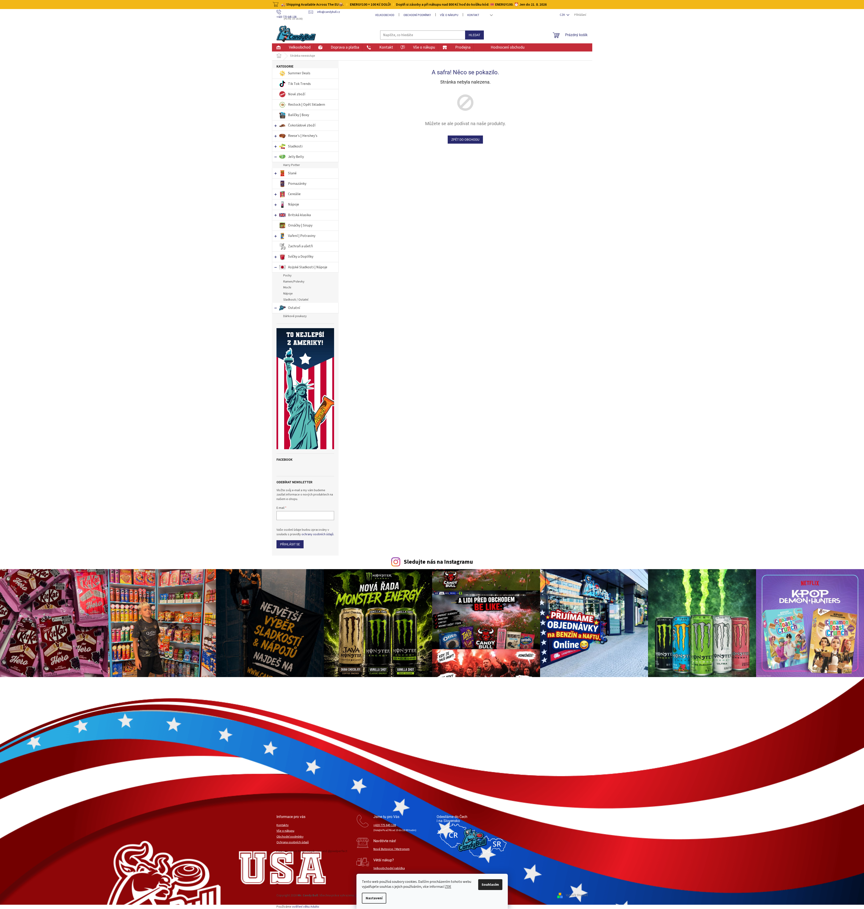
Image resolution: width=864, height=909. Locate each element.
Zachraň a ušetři (300, 246)
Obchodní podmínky (417, 15)
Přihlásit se (290, 544)
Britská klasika (299, 215)
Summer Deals (299, 73)
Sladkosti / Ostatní (295, 299)
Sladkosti (295, 146)
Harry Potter (291, 165)
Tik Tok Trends (299, 83)
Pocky (287, 275)
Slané (292, 173)
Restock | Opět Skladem (306, 104)
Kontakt (473, 15)
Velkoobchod (384, 15)
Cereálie (294, 194)
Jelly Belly (296, 156)
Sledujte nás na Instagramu (438, 562)
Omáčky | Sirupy (300, 225)
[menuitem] (292, 47)
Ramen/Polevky (293, 281)
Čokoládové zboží (301, 125)
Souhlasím (490, 884)
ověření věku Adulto (305, 906)
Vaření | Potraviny (301, 235)
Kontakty (282, 825)
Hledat (474, 35)
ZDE (448, 886)
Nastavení (374, 898)
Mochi (287, 287)
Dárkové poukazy (295, 316)
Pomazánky (297, 183)
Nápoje (293, 204)
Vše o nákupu (449, 15)
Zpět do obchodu (465, 139)
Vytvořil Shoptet (577, 895)
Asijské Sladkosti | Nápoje (307, 267)
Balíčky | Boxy (298, 114)
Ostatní (294, 307)
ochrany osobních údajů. (318, 534)
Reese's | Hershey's (302, 135)
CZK (563, 15)
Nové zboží (297, 94)
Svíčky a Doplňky (300, 256)
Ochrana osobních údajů (292, 842)
